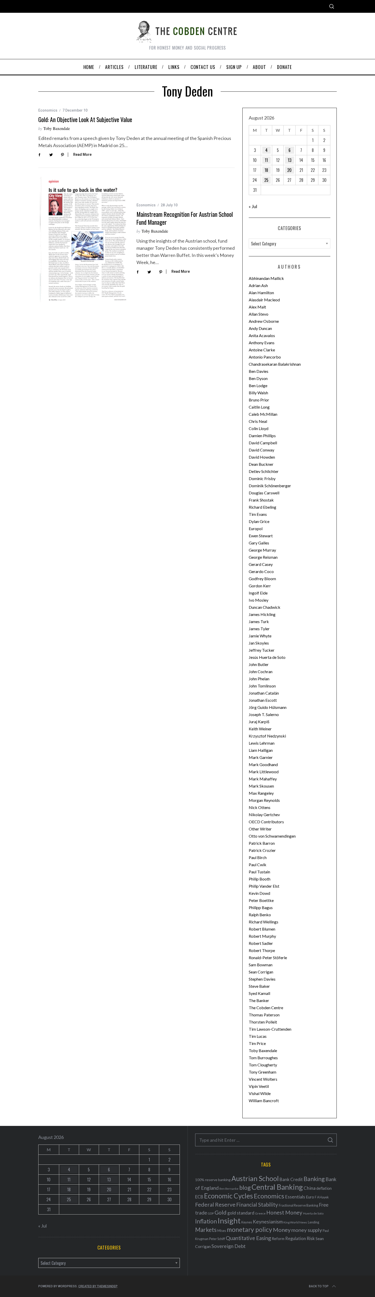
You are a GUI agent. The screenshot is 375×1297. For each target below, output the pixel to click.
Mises (221, 1231)
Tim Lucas (258, 1036)
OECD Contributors (266, 821)
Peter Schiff (217, 1239)
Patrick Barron (262, 843)
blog (245, 1187)
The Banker (259, 1000)
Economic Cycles (228, 1196)
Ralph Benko (260, 914)
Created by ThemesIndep (98, 1286)
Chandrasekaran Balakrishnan (275, 364)
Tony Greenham (262, 1071)
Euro (310, 1196)
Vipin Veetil (259, 1086)
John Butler (259, 664)
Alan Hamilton (261, 292)
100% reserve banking (213, 1179)
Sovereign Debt (228, 1246)
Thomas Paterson (264, 1014)
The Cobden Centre (266, 1007)
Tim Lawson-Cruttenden (270, 1029)
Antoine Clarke (262, 349)
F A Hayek (322, 1197)
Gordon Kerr (260, 585)
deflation (324, 1188)
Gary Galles (259, 542)
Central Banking (277, 1187)
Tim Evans (258, 514)
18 (266, 170)
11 (266, 160)
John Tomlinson (262, 685)
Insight (229, 1220)
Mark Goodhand (263, 764)
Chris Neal (258, 421)
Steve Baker (259, 986)
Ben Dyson (258, 378)
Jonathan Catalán (264, 693)
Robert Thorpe (262, 950)
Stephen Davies (262, 979)
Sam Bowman (260, 964)
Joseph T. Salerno (264, 714)
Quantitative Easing (248, 1238)
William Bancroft (264, 1100)
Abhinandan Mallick (266, 278)
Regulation (295, 1238)
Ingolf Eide (258, 592)
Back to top (319, 1286)
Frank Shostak (261, 499)
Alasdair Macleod (264, 299)
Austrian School (255, 1178)
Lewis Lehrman (261, 743)
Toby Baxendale (56, 128)
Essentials (295, 1196)
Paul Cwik (257, 864)
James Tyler (259, 628)
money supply (306, 1230)
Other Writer (260, 828)
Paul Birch (258, 857)
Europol (255, 528)
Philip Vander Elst (264, 886)
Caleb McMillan (263, 414)
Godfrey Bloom (262, 578)
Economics (47, 110)
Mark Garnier (261, 757)
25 (266, 180)
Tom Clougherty (263, 1064)
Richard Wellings (263, 921)
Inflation (206, 1221)
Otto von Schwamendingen (272, 836)
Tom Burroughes (263, 1057)
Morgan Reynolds (264, 800)
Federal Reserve (215, 1204)
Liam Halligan (261, 750)
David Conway (261, 449)
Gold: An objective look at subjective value (85, 119)
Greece (260, 1213)
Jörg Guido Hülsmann (267, 707)
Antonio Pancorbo (265, 356)
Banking (314, 1178)
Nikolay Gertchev (264, 814)
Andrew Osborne (264, 321)
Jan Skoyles (259, 642)
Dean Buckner (261, 464)
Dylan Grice (259, 521)
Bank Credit (291, 1179)
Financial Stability (257, 1204)
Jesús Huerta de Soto (267, 657)
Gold (221, 1212)
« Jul (253, 206)
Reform (278, 1238)
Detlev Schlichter (264, 471)
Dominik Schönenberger (270, 485)
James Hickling (262, 614)
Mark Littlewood (264, 771)
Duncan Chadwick (264, 607)
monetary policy (249, 1229)
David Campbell (263, 442)
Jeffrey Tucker (261, 650)
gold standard (240, 1213)
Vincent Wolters (263, 1079)
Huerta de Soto (313, 1213)
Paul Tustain (259, 871)
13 (289, 160)
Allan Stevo (258, 314)
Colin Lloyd (258, 428)
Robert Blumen (262, 928)
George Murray (262, 550)
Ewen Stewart (261, 535)
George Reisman (263, 557)
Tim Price (257, 1043)
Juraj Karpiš (259, 721)
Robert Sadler (261, 943)
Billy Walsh (258, 392)
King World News (295, 1222)
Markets (206, 1229)
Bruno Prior (259, 399)
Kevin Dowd (259, 893)
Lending (313, 1222)
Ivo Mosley (258, 600)
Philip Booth (259, 878)
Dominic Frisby (262, 478)
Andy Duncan (260, 328)
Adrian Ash (258, 285)
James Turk (259, 621)
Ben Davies (258, 371)
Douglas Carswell (264, 492)
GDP (211, 1213)
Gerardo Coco (261, 571)
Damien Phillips (262, 435)
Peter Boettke (261, 900)
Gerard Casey (261, 564)
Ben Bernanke (229, 1188)
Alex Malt (257, 306)
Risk (311, 1238)
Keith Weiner (260, 728)
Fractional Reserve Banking (298, 1205)
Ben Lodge (258, 385)
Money (282, 1229)
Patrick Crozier (262, 850)
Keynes (246, 1222)
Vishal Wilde (260, 1093)
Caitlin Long (259, 406)
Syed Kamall (259, 993)
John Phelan (259, 678)
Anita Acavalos (262, 335)
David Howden (262, 457)
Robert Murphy (262, 936)
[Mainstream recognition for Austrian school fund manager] (83, 239)
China (310, 1188)
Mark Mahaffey (263, 778)
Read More (82, 154)
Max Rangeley (261, 793)
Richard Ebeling (262, 507)
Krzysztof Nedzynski (267, 735)
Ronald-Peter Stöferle (268, 957)
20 (289, 170)
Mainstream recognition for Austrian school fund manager (184, 218)
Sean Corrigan (261, 971)
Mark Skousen (261, 785)
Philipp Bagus (261, 907)
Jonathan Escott (263, 700)
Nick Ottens (259, 807)
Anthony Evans (261, 342)
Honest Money (284, 1212)
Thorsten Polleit (263, 1021)
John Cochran (260, 671)
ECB (199, 1196)
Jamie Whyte (260, 635)
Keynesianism (268, 1221)
